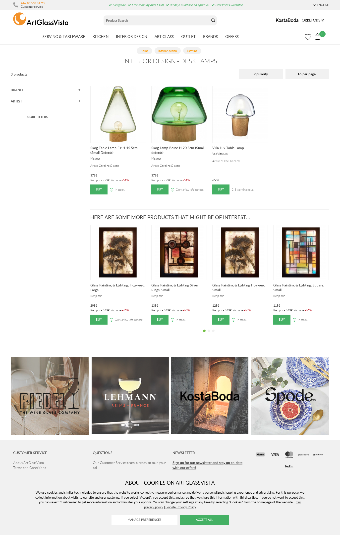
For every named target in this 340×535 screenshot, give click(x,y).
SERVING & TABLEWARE (64, 36)
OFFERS (232, 36)
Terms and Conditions (29, 468)
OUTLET (188, 36)
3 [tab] (213, 335)
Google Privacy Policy (181, 507)
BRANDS (210, 36)
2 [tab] (209, 335)
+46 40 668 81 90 (33, 3)
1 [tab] (204, 335)
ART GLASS (164, 36)
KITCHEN (101, 36)
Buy (99, 189)
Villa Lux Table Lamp (228, 147)
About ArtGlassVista (28, 463)
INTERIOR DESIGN (131, 36)
